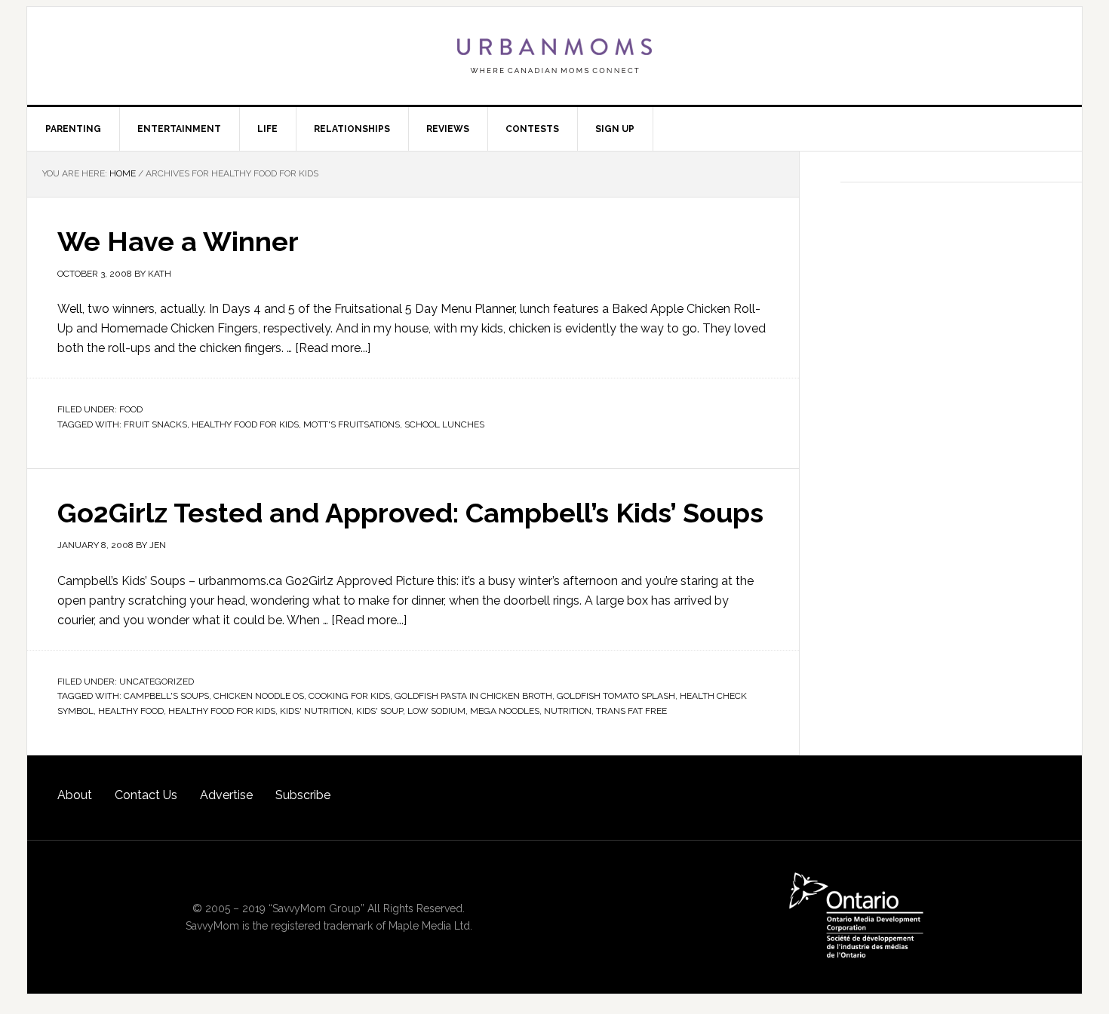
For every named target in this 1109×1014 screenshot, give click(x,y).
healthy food (131, 711)
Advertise (226, 795)
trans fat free (631, 711)
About (74, 795)
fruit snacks (155, 424)
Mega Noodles (504, 711)
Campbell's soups (166, 696)
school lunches (444, 424)
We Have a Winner (178, 241)
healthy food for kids (245, 424)
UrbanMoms (554, 56)
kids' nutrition (316, 711)
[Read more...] (332, 348)
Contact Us (146, 795)
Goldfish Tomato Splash (616, 696)
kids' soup (379, 711)
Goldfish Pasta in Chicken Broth (473, 696)
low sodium (436, 711)
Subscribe (302, 795)
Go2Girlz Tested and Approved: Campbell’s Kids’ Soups (410, 512)
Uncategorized (156, 681)
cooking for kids (349, 696)
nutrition (567, 711)
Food (131, 409)
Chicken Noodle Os (259, 696)
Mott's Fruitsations (351, 424)
